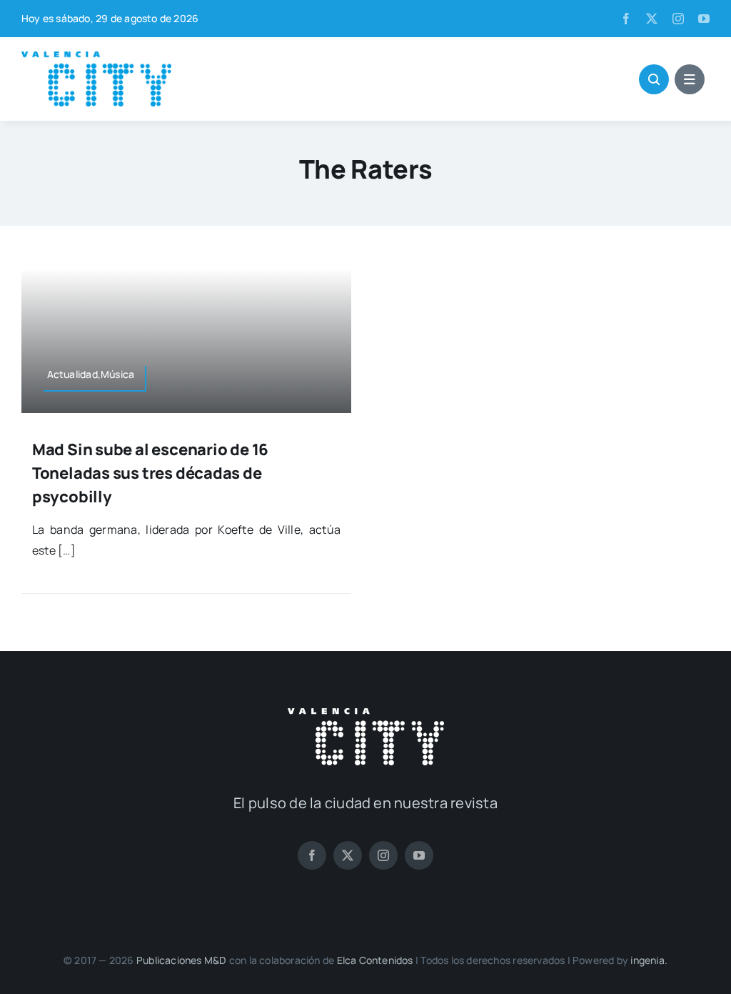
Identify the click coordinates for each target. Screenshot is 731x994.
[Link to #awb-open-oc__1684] (690, 79)
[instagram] (678, 18)
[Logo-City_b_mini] (366, 714)
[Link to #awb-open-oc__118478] (654, 79)
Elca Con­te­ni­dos (375, 960)
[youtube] (704, 18)
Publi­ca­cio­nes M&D (181, 960)
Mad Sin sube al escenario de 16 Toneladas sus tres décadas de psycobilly (150, 473)
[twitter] (651, 18)
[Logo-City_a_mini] (96, 57)
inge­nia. (648, 960)
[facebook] (626, 18)
